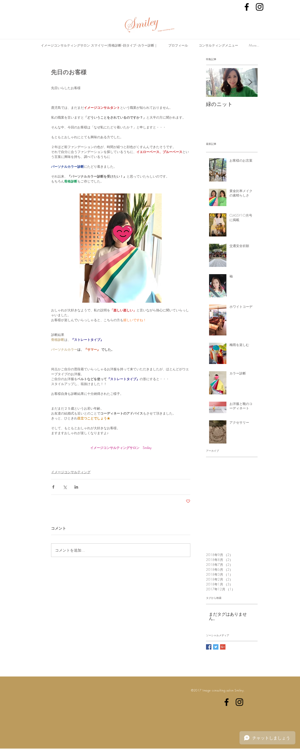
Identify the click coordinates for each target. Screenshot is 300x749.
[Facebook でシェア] (53, 487)
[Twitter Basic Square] (215, 647)
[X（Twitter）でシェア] (65, 487)
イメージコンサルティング (70, 472)
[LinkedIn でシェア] (76, 487)
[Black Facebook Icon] (247, 7)
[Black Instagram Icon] (260, 7)
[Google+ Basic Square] (222, 647)
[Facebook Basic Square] (208, 647)
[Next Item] (250, 82)
